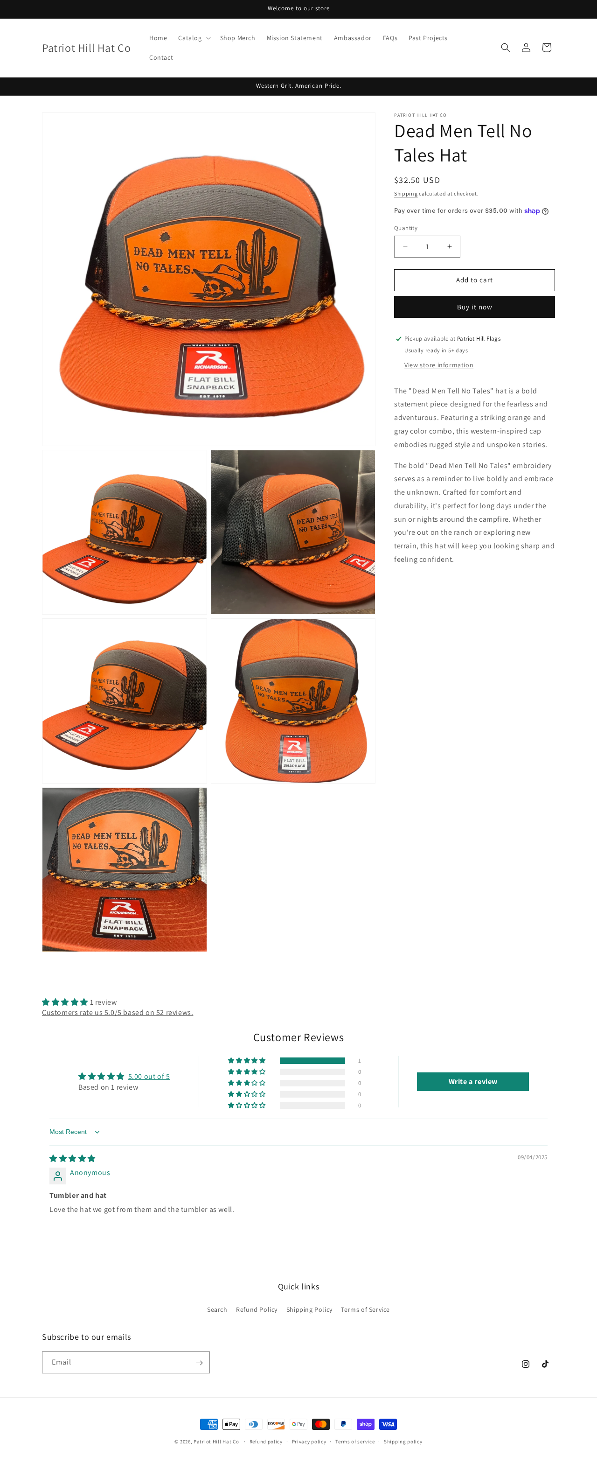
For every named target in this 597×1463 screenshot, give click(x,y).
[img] (72, 1158)
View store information (438, 365)
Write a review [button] (473, 1081)
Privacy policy (309, 1441)
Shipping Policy (309, 1309)
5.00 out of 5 (149, 1077)
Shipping (406, 193)
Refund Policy (257, 1309)
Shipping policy (403, 1441)
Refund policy (266, 1441)
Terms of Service (365, 1309)
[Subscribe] (199, 1363)
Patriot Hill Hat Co (216, 1441)
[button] (193, 38)
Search (217, 1309)
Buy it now (475, 306)
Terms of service (355, 1441)
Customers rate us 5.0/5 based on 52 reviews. (117, 1013)
